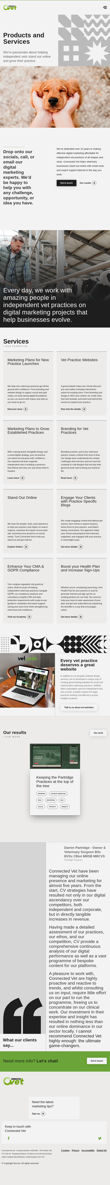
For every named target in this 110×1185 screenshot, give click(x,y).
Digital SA (102, 1150)
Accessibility (88, 1150)
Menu (104, 7)
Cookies (65, 1150)
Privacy (75, 1150)
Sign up (36, 1114)
